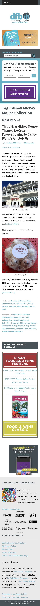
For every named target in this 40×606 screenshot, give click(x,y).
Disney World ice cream (20, 323)
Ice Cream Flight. (12, 224)
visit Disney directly (27, 581)
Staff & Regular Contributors (14, 543)
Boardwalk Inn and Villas (21, 301)
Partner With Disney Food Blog (14, 555)
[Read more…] (8, 292)
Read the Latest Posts (12, 52)
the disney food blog (20, 13)
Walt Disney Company (23, 571)
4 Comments (29, 143)
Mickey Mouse (17, 326)
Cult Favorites (21, 303)
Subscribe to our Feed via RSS (14, 594)
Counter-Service (8, 303)
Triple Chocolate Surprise (12, 331)
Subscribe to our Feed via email (15, 597)
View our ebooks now (11, 509)
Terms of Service (9, 552)
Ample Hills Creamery (11, 147)
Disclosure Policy (9, 546)
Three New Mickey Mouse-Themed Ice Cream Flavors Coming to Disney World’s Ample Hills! (20, 132)
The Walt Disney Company (17, 578)
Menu (8, 2)
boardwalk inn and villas (11, 317)
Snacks (25, 306)
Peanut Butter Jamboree (26, 328)
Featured (12, 306)
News (19, 306)
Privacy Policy (7, 549)
